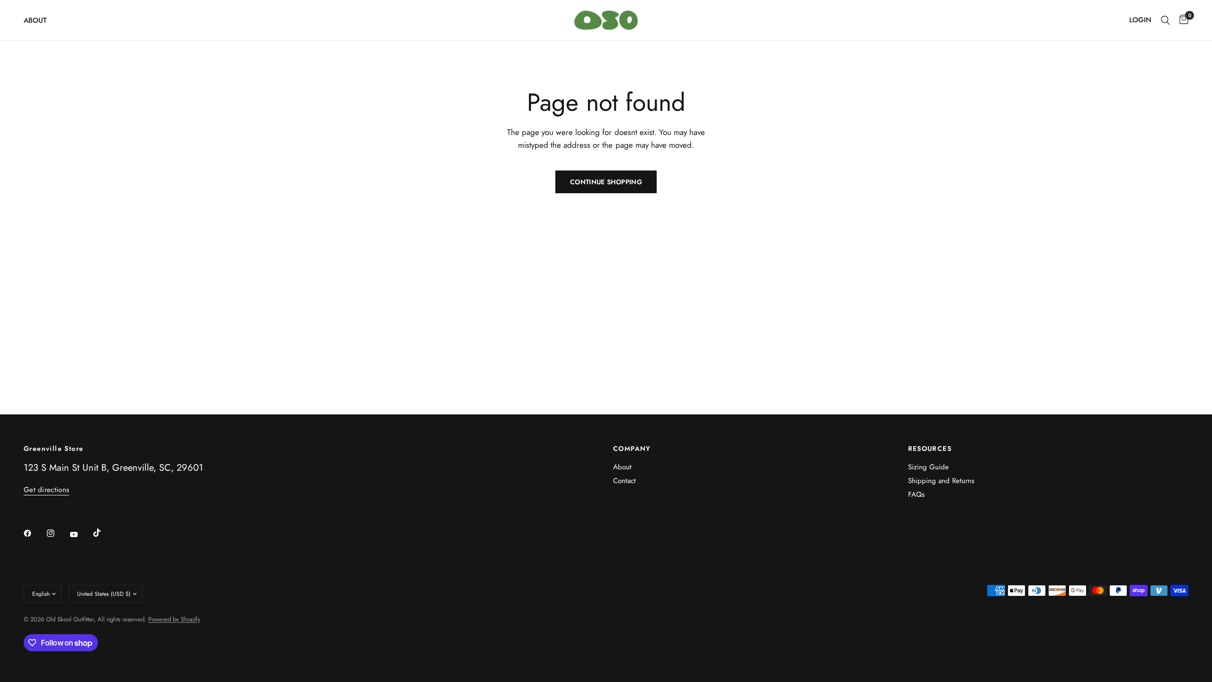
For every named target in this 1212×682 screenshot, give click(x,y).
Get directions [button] (46, 490)
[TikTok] (103, 532)
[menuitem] (39, 20)
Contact (624, 481)
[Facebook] (34, 533)
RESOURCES (930, 448)
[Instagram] (57, 533)
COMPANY (632, 448)
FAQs (916, 494)
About (35, 20)
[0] (1181, 20)
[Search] (1165, 20)
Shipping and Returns (941, 481)
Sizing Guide (928, 467)
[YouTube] (80, 534)
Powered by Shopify (174, 619)
